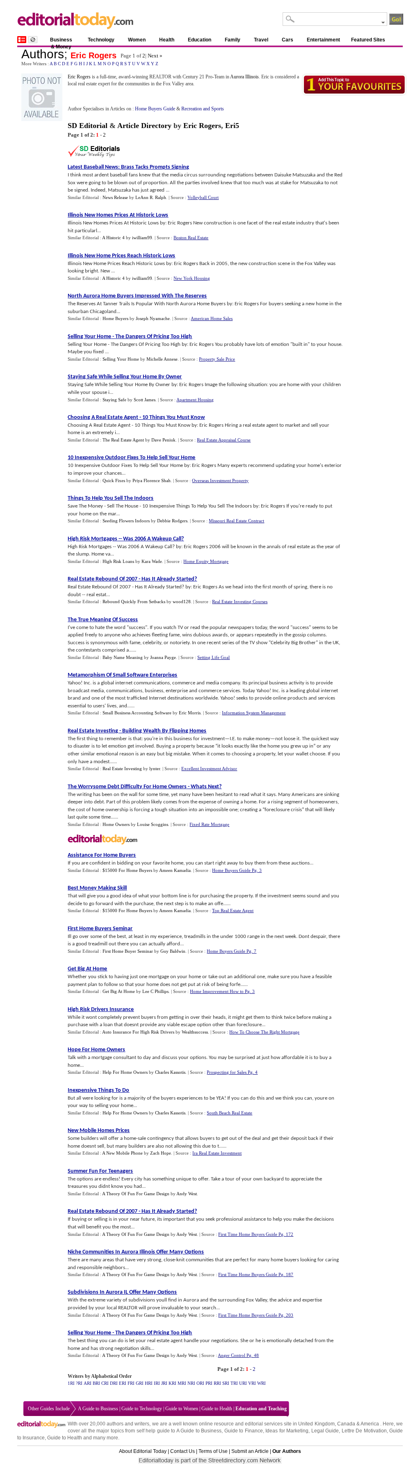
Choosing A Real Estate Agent (103, 417)
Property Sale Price (217, 359)
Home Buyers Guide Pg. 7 (231, 951)
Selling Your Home (89, 337)
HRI (149, 1383)
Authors (42, 54)
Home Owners (116, 824)
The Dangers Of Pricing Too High (153, 337)
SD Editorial (87, 125)
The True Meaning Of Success (103, 620)
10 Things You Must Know (173, 417)
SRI (225, 1383)
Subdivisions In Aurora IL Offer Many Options (122, 1292)
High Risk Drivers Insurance (101, 1009)
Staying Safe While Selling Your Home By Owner (125, 377)
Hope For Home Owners (96, 1050)
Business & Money (61, 41)
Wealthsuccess (195, 1031)
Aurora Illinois (244, 77)
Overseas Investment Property (220, 480)
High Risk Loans (118, 561)
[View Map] (32, 39)
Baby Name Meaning (123, 657)
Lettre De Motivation (364, 1431)
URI (243, 1383)
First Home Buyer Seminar (128, 951)
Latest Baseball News (93, 167)
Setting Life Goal (213, 657)
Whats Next (205, 787)
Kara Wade (152, 561)
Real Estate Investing (93, 731)
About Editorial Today (143, 1451)
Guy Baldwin (172, 951)
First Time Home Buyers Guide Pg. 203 (255, 1315)
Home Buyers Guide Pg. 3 (237, 870)
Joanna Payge (163, 657)
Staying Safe (114, 399)
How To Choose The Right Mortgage (264, 1031)
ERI (122, 1383)
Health (166, 40)
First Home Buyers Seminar (100, 929)
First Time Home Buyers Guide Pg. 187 (255, 1274)
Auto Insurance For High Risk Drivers (138, 1031)
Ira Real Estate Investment (217, 1153)
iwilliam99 (142, 237)
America (370, 1424)
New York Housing (191, 278)
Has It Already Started (168, 579)
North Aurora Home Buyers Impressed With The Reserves (137, 296)
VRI (252, 1383)
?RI (79, 1383)
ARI (87, 1383)
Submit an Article (250, 1451)
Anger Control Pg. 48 (238, 1355)
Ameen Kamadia (175, 870)
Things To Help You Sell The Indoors (110, 498)
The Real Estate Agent (123, 439)
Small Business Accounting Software (137, 712)
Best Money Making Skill (97, 888)
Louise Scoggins (152, 824)
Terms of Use (213, 1451)
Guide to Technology (141, 1408)
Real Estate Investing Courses (239, 601)
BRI (96, 1383)
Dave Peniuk (163, 439)
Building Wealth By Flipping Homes (164, 731)
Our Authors (286, 1451)
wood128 (182, 601)
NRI (191, 1383)
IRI (157, 1383)
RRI (217, 1383)
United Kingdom (316, 1424)
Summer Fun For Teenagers (100, 1171)
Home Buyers (115, 318)
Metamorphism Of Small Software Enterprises (122, 675)
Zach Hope (160, 1153)
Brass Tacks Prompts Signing (155, 167)
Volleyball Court (203, 197)
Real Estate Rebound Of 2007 (102, 579)
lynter (154, 768)
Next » (155, 56)
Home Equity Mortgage (205, 561)
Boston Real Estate (190, 237)
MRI (182, 1383)
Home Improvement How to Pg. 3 (222, 991)
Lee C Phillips (155, 991)
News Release (115, 197)
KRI (172, 1383)
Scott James (144, 399)
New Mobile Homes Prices (99, 1131)
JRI (164, 1383)
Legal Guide (325, 1431)
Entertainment (323, 40)
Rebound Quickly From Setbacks (134, 601)
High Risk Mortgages (92, 539)
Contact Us (182, 1451)
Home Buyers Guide (155, 109)
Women (137, 40)
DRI (114, 1383)
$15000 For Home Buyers (127, 870)
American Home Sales (212, 318)
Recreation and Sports (202, 109)
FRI (131, 1383)
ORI (200, 1383)
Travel (261, 40)
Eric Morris (190, 712)
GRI (140, 1383)
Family (232, 40)
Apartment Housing (195, 399)
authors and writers (128, 1424)
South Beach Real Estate (229, 1112)
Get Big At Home (87, 969)
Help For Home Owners (125, 1072)
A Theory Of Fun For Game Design (135, 1193)
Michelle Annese (162, 359)
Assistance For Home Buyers (102, 855)
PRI (208, 1383)
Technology (101, 40)
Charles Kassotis (170, 1072)
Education (199, 40)
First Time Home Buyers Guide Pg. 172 (255, 1234)
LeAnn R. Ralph (150, 197)
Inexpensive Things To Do (98, 1090)
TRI (234, 1383)
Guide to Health (216, 1408)
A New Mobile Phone (122, 1153)
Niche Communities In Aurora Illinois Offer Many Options (136, 1252)
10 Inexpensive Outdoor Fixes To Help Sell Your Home (131, 458)
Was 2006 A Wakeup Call (152, 539)
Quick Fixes (114, 480)
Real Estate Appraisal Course (224, 439)
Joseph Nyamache (153, 318)
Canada (346, 1424)
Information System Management (253, 712)
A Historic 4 (113, 237)
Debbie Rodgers (172, 520)
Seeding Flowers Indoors (126, 520)
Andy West (186, 1193)
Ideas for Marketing (286, 1431)
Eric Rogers (93, 55)
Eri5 (232, 125)
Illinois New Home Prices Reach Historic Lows (121, 256)
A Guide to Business (98, 1408)
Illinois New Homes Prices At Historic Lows (118, 215)
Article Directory (144, 125)
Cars (287, 40)
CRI (105, 1383)
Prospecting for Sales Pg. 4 (232, 1072)
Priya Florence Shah (151, 480)
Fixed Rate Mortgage (209, 824)
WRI (261, 1383)
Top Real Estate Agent (232, 910)
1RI (71, 1383)
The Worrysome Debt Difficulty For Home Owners (127, 787)
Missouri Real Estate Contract (236, 520)
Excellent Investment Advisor (209, 768)
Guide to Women (181, 1408)
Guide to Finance (243, 1431)
